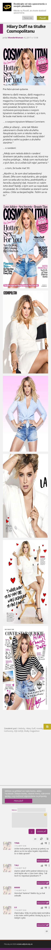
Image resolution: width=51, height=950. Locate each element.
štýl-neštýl (18, 731)
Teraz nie (28, 17)
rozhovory (8, 731)
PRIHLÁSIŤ (18, 801)
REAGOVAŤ (41, 861)
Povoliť (43, 17)
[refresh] (41, 839)
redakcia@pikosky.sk (24, 944)
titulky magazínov (31, 731)
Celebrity (21, 728)
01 (35, 839)
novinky (39, 728)
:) (31, 831)
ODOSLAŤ (41, 831)
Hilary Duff (30, 728)
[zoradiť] (47, 839)
